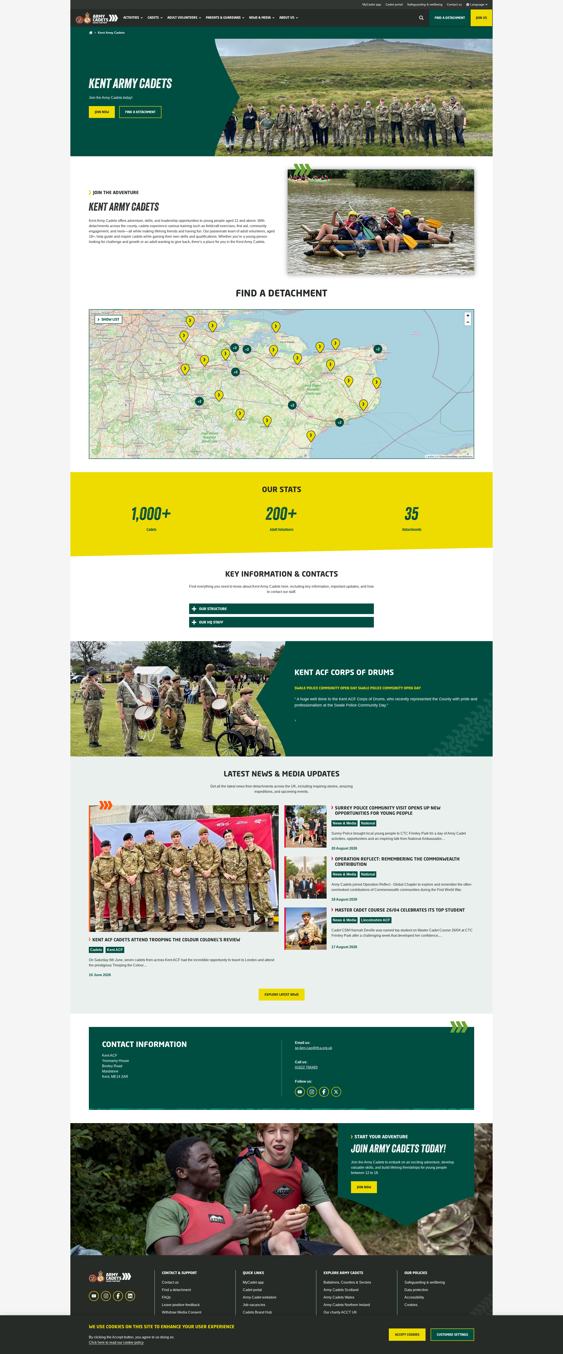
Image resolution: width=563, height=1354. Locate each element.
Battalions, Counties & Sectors (347, 1282)
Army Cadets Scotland (341, 1290)
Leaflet (430, 456)
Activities (131, 17)
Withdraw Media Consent (181, 1312)
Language (477, 4)
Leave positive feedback (181, 1305)
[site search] (421, 18)
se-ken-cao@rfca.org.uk (313, 1048)
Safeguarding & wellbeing (424, 4)
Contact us (454, 4)
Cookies (410, 1305)
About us (286, 17)
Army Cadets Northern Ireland (347, 1305)
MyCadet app (371, 4)
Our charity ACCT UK (340, 1312)
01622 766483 (306, 1067)
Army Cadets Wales (339, 1297)
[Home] (91, 32)
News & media (260, 17)
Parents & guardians (223, 17)
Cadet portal (394, 4)
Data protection (416, 1290)
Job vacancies (254, 1305)
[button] (141, 17)
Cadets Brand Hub (257, 1312)
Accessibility (414, 1297)
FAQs (166, 1297)
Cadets (153, 17)
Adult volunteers (182, 17)
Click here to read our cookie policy (116, 1342)
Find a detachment (176, 1290)
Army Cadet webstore (259, 1297)
